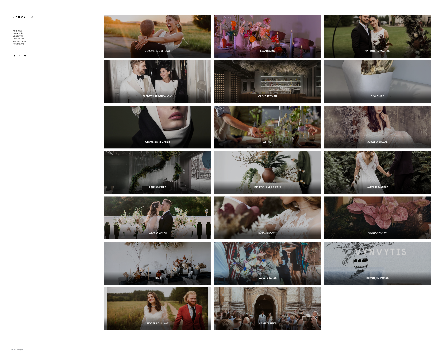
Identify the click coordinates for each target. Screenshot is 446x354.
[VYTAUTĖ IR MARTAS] (377, 36)
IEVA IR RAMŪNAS (157, 323)
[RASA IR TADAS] (267, 263)
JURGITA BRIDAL (377, 141)
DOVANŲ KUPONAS (377, 278)
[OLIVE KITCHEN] (267, 81)
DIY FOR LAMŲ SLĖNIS (267, 187)
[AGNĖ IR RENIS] (267, 308)
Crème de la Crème (157, 141)
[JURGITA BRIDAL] (377, 127)
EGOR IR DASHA (157, 232)
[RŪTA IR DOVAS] (267, 217)
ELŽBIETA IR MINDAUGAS (157, 96)
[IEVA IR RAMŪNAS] (157, 308)
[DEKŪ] (157, 263)
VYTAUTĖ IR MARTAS (377, 51)
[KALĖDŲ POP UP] (377, 217)
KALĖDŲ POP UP (377, 232)
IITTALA (267, 141)
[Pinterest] (25, 55)
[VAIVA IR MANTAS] (377, 172)
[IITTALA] (267, 127)
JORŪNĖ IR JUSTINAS (157, 51)
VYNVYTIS (23, 17)
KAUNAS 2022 (157, 187)
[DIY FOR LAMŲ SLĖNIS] (267, 172)
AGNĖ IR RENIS (267, 323)
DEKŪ (158, 278)
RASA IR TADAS (267, 278)
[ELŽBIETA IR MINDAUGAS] (157, 81)
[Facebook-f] (14, 55)
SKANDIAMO (267, 51)
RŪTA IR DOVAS (267, 232)
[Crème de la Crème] (157, 127)
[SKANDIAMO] (267, 36)
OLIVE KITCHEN (267, 96)
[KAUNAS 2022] (157, 172)
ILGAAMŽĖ (377, 96)
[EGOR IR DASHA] (157, 217)
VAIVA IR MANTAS (377, 187)
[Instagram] (20, 55)
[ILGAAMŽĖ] (377, 81)
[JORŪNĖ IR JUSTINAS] (157, 36)
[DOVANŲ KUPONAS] (377, 263)
